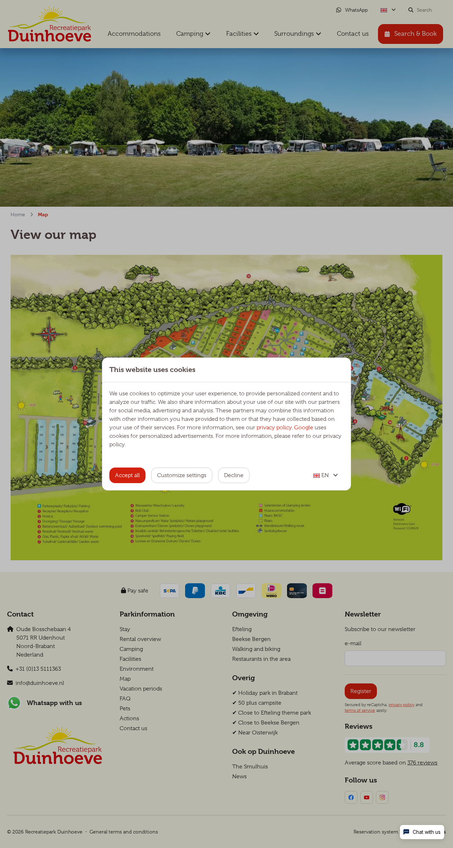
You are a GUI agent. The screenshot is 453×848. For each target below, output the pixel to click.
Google (303, 427)
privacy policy (274, 427)
